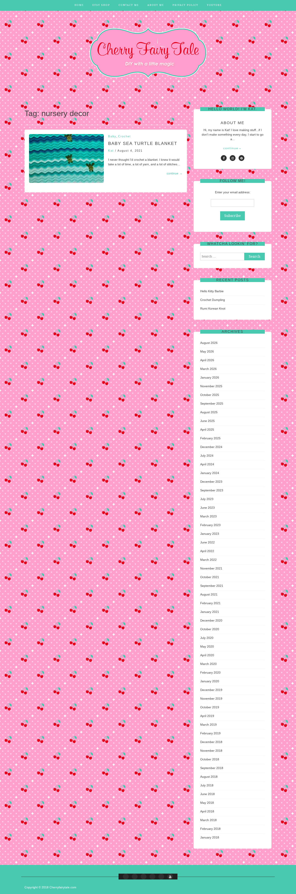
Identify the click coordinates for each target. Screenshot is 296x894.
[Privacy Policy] (161, 876)
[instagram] (233, 158)
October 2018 (209, 759)
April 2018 (207, 811)
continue (174, 173)
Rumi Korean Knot (212, 308)
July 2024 (206, 455)
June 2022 (207, 542)
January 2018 (209, 837)
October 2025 (209, 395)
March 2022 (208, 559)
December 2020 (211, 620)
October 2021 (209, 577)
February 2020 (210, 672)
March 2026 (208, 369)
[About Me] (152, 876)
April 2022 (207, 551)
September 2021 (211, 585)
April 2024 (207, 464)
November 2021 (211, 568)
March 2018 (208, 820)
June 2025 (207, 421)
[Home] (126, 876)
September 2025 (211, 403)
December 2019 (211, 690)
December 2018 (211, 742)
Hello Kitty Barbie (212, 291)
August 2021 (209, 594)
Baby (112, 136)
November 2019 (211, 698)
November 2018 (211, 750)
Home (79, 5)
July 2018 (206, 785)
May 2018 (207, 802)
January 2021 (209, 611)
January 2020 (209, 681)
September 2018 (211, 768)
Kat (111, 150)
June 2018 (207, 794)
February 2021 (210, 603)
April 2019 (207, 716)
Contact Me (129, 5)
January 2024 (209, 473)
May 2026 (207, 351)
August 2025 (209, 412)
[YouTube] (170, 876)
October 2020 (209, 629)
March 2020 (208, 664)
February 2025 (210, 438)
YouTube (214, 5)
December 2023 (211, 481)
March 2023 (208, 516)
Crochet (124, 136)
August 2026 (209, 342)
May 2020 (207, 646)
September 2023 (211, 490)
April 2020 (207, 655)
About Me (155, 5)
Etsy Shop (101, 5)
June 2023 (207, 507)
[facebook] (224, 158)
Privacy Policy (185, 5)
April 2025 (207, 429)
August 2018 (209, 776)
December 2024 (211, 447)
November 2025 (211, 386)
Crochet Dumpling (212, 300)
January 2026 (209, 377)
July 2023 (206, 499)
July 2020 (206, 638)
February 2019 (210, 733)
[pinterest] (241, 158)
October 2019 (209, 707)
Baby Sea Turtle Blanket (142, 143)
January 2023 (209, 533)
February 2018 (210, 828)
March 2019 (208, 724)
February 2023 (210, 525)
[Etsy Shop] (135, 876)
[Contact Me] (143, 876)
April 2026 (207, 360)
